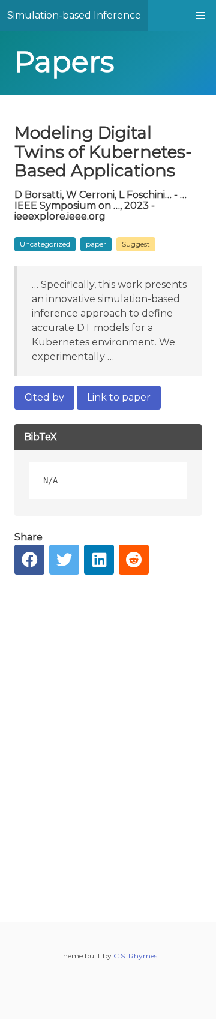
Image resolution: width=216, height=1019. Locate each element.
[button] (200, 15)
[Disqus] (108, 739)
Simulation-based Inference (74, 15)
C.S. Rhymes (135, 955)
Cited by (44, 397)
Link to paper (119, 397)
